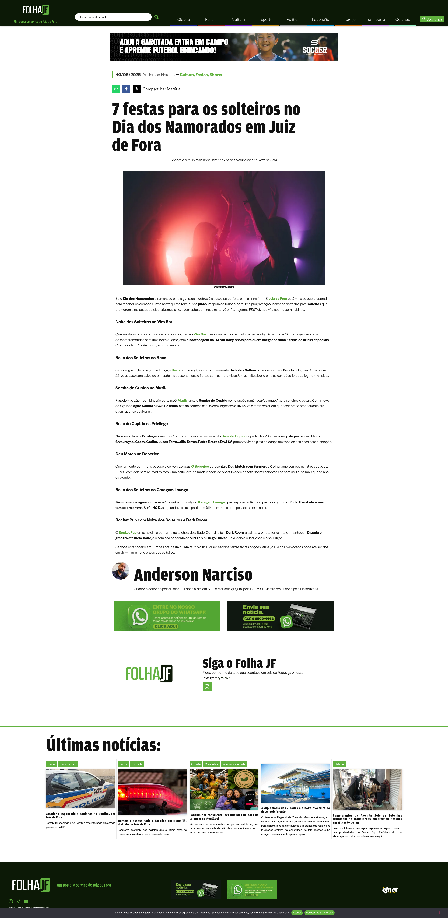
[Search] (156, 17)
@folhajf (224, 677)
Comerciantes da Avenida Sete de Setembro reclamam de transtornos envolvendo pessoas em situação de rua (367, 818)
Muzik (182, 400)
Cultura (187, 74)
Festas (201, 74)
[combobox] (113, 17)
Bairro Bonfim (68, 764)
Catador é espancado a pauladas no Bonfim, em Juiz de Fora (80, 815)
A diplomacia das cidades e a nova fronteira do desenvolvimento (295, 810)
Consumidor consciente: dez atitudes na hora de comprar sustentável (224, 817)
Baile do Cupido (234, 435)
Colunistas (211, 764)
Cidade (196, 764)
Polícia (51, 764)
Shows (215, 74)
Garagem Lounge (211, 501)
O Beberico (200, 466)
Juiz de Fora (277, 298)
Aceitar (297, 912)
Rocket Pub (128, 532)
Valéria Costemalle (233, 764)
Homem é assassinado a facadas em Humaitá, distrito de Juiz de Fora (152, 822)
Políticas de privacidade (319, 912)
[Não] (442, 912)
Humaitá (137, 764)
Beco (176, 369)
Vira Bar (200, 334)
